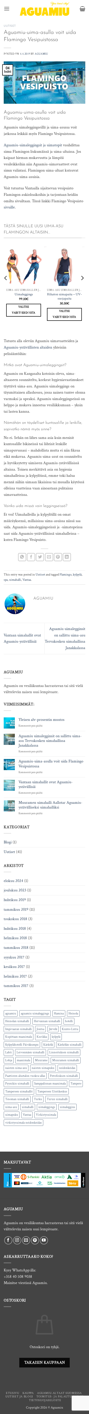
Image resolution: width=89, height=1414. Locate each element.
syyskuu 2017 (14, 957)
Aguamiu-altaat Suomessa (59, 1393)
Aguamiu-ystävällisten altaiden (28, 347)
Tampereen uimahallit (19, 1091)
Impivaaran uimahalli (18, 1029)
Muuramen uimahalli (65, 1060)
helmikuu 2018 (15, 938)
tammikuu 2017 (16, 985)
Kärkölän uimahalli (70, 1045)
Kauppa (28, 1393)
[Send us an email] (26, 1240)
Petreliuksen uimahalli (64, 1076)
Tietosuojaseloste (45, 1400)
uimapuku (11, 1115)
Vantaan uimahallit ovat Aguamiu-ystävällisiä (46, 784)
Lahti (8, 1052)
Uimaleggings (24, 294)
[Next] (82, 288)
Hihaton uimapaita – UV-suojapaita (64, 296)
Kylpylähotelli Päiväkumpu (22, 1045)
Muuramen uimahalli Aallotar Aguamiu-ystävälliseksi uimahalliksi (50, 805)
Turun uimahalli (57, 1099)
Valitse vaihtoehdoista (23, 310)
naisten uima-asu (16, 1068)
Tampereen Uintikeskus (52, 1091)
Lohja (8, 1060)
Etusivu (12, 1393)
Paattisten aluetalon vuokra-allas (25, 1076)
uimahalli (15, 580)
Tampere (75, 1084)
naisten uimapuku (43, 1068)
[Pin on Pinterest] (58, 557)
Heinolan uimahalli (17, 1021)
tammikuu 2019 (16, 909)
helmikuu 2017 (15, 976)
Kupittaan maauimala (18, 1037)
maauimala (23, 1060)
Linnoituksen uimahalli (64, 1052)
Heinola (73, 1013)
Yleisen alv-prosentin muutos (42, 719)
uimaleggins (67, 1107)
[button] (7, 8)
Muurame (41, 1060)
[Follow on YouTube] (44, 1240)
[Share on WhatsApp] (22, 557)
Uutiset (10, 26)
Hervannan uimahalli (47, 1021)
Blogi (8, 842)
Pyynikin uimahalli (17, 1084)
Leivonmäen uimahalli (30, 1052)
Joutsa (40, 1029)
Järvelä (53, 1029)
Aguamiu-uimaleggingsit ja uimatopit (33, 145)
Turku (38, 1099)
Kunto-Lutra (70, 1029)
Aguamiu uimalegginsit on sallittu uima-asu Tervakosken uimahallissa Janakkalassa (50, 741)
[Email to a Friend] (49, 557)
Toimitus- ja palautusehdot (60, 1396)
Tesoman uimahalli (17, 1099)
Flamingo (65, 575)
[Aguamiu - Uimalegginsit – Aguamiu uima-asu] (44, 9)
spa (6, 580)
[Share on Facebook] (31, 557)
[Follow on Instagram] (17, 1240)
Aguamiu (41, 54)
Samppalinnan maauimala (50, 1084)
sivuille (9, 207)
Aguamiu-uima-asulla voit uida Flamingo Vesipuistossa (51, 763)
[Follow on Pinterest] (35, 1240)
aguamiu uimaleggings (35, 1013)
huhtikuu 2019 (15, 900)
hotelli (69, 1021)
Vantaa (26, 580)
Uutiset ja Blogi (19, 1396)
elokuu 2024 (13, 881)
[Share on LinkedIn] (67, 557)
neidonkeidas (67, 1068)
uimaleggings (46, 1107)
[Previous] (6, 288)
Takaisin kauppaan (44, 1362)
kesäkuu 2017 (14, 966)
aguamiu (10, 1013)
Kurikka (42, 1037)
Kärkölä (48, 1045)
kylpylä (77, 575)
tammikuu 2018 (16, 947)
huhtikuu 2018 (15, 928)
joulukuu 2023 (15, 890)
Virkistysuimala (46, 1115)
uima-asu (11, 1107)
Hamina (59, 1013)
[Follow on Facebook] (8, 1240)
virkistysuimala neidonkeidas (23, 1123)
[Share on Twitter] (40, 557)
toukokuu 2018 (15, 919)
